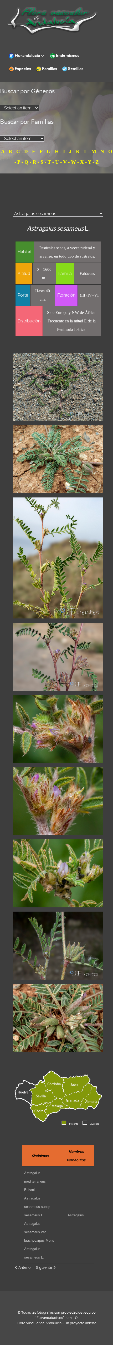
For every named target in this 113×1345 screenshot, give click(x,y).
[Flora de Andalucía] (53, 20)
